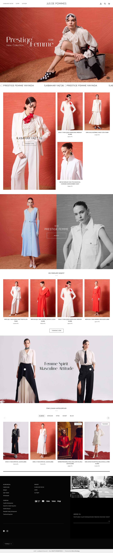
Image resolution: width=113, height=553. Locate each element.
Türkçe (7, 543)
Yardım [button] (5, 500)
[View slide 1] (56, 44)
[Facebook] (4, 531)
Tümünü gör (56, 330)
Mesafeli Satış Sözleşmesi (10, 511)
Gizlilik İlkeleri (7, 508)
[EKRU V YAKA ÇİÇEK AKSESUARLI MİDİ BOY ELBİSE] (70, 111)
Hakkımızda (6, 487)
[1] (90, 369)
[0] (25, 369)
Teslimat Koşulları (8, 514)
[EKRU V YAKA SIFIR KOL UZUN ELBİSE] (43, 441)
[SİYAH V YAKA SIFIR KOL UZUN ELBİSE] (16, 441)
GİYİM (35, 490)
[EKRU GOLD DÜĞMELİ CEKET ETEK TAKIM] (97, 111)
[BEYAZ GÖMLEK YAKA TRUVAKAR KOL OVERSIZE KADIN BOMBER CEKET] (70, 161)
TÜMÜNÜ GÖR (29, 143)
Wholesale (6, 495)
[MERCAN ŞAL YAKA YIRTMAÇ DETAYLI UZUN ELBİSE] (43, 298)
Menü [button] (36, 484)
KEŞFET (56, 235)
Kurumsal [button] (7, 484)
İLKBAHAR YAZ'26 (39, 487)
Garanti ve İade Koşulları (9, 506)
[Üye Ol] (107, 521)
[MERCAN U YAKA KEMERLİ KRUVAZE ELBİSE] (97, 298)
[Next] (108, 418)
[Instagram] (7, 531)
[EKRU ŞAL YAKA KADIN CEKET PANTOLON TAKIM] (16, 298)
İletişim (5, 490)
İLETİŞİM (36, 492)
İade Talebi (6, 492)
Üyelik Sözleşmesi (8, 503)
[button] (18, 3)
